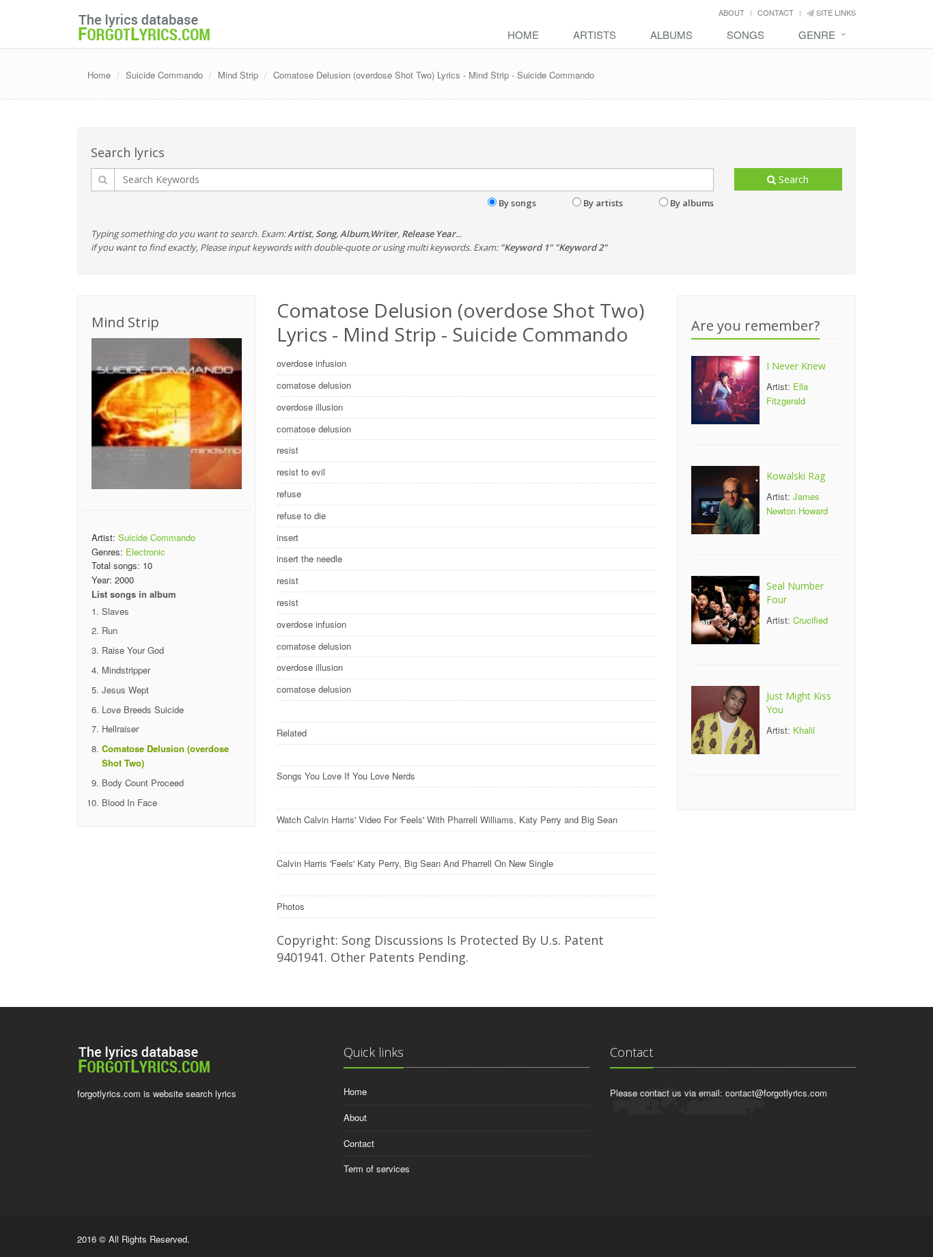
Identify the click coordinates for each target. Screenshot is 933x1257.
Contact (775, 12)
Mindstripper (126, 669)
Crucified (810, 619)
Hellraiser (120, 728)
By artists (603, 203)
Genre (816, 34)
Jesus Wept (125, 689)
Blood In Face (129, 802)
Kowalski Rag (795, 475)
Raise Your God (133, 650)
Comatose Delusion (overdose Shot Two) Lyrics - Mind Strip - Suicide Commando (433, 74)
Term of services (377, 1168)
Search (792, 179)
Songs (745, 34)
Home (523, 34)
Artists (594, 34)
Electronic (145, 551)
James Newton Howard (797, 503)
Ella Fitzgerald (787, 393)
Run (109, 630)
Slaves (115, 611)
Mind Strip (238, 74)
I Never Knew (796, 365)
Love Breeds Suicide (143, 709)
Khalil (804, 729)
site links (835, 12)
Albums (671, 34)
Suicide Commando (164, 74)
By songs (517, 203)
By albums (692, 203)
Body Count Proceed (143, 782)
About (731, 12)
